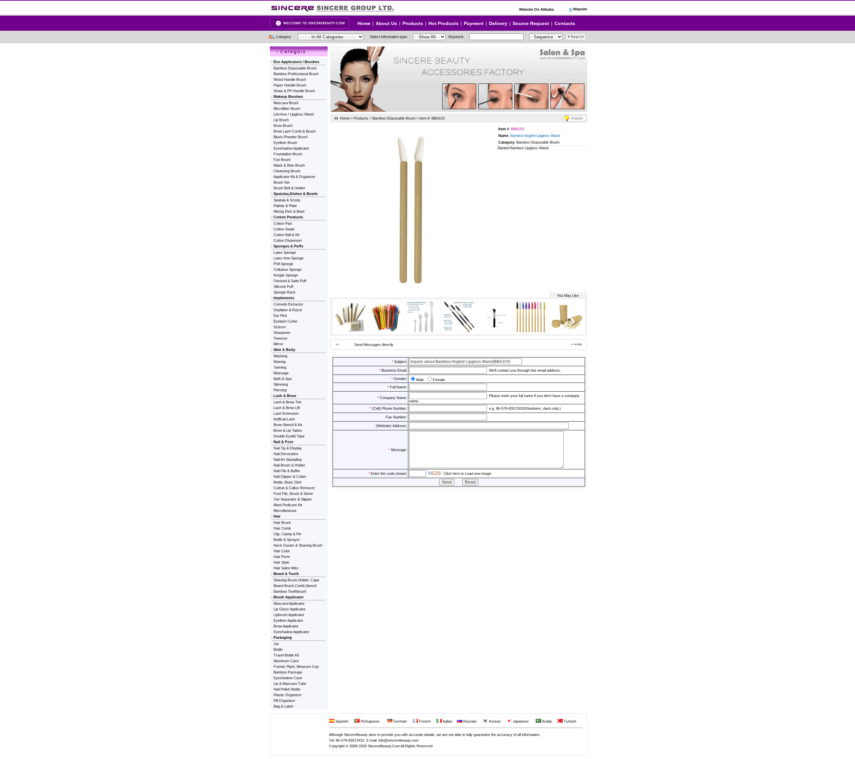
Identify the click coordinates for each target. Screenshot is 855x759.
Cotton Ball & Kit (286, 235)
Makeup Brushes (288, 96)
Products (412, 23)
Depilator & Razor (288, 310)
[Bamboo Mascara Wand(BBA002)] (530, 332)
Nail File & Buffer (287, 471)
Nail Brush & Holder (289, 465)
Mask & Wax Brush (289, 165)
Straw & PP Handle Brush (294, 91)
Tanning (280, 367)
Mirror (278, 344)
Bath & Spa (283, 379)
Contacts (564, 23)
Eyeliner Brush (285, 143)
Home (363, 23)
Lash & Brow (285, 396)
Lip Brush (281, 120)
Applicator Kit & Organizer (294, 177)
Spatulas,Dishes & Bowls (296, 194)
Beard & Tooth (286, 574)
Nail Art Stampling (288, 459)
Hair (277, 516)
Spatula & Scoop (287, 200)
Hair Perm (282, 557)
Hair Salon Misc (286, 568)
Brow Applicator (286, 626)
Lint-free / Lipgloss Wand (294, 114)
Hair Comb (282, 528)
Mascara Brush (286, 103)
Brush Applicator (289, 597)
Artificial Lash (284, 419)
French (424, 721)
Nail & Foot (283, 442)
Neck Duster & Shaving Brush (298, 545)
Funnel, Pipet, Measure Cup (296, 667)
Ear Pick (280, 316)
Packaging (283, 637)
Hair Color (282, 551)
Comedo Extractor (288, 304)
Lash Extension (286, 413)
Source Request (531, 23)
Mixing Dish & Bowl (289, 211)
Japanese (520, 721)
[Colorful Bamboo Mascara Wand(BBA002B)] (386, 332)
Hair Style (281, 562)
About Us (386, 23)
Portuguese (369, 721)
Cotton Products (288, 217)
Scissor (280, 327)
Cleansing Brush (287, 171)
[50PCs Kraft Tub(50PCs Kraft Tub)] (566, 332)
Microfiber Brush (287, 109)
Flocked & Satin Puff (290, 281)
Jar (276, 644)
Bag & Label (283, 706)
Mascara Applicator (289, 603)
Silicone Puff (283, 286)
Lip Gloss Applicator (290, 609)
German (399, 721)
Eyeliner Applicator (288, 620)
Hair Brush (282, 523)
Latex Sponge (285, 252)
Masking (280, 356)
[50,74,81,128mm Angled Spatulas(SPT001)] (422, 332)
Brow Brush (283, 126)
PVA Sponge (283, 264)
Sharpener (282, 333)
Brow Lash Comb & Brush (295, 131)
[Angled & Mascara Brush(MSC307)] (458, 332)
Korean (494, 721)
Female (439, 380)
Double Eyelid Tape (289, 436)
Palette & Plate (285, 206)
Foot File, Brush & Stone (293, 494)
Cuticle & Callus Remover (294, 488)
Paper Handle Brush (290, 85)
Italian (447, 721)
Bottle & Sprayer (287, 540)
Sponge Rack (285, 292)
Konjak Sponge (286, 275)
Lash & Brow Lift (287, 408)
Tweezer (281, 338)
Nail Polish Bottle (287, 689)
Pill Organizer (284, 701)
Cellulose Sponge (288, 269)
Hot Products (444, 23)
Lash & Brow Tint (287, 402)
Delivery (498, 23)
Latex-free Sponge (289, 258)
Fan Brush (282, 160)
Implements (284, 298)
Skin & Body (284, 350)
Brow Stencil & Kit (288, 425)
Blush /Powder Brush (291, 137)
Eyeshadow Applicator (291, 148)
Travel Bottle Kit (286, 655)
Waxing (280, 362)
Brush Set (282, 182)
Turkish (569, 721)
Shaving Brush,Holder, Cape (296, 580)
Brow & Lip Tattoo (288, 430)
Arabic (546, 721)
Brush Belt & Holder (289, 188)
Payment (474, 23)
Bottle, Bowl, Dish (288, 482)
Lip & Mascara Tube (290, 684)
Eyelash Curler (286, 321)
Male (420, 380)
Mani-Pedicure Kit (288, 505)
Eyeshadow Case (288, 678)
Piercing (280, 390)
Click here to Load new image (467, 473)
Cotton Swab (284, 229)
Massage (281, 373)
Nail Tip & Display (288, 448)
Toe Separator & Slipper (293, 499)
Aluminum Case (286, 661)
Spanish (341, 721)
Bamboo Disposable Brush (295, 68)
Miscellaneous (285, 511)
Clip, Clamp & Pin (287, 534)
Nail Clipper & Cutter (290, 477)
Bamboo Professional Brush (296, 74)
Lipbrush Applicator (289, 615)
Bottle (278, 649)
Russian (469, 721)
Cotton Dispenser (288, 240)
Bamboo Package (288, 672)
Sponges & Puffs (288, 246)
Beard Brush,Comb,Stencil (295, 586)
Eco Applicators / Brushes (296, 62)
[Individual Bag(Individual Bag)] (350, 332)
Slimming (281, 384)
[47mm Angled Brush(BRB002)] (494, 332)
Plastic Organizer (288, 695)
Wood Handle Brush (290, 79)
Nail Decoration (286, 454)
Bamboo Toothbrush (290, 591)
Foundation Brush (288, 154)
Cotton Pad (283, 223)
